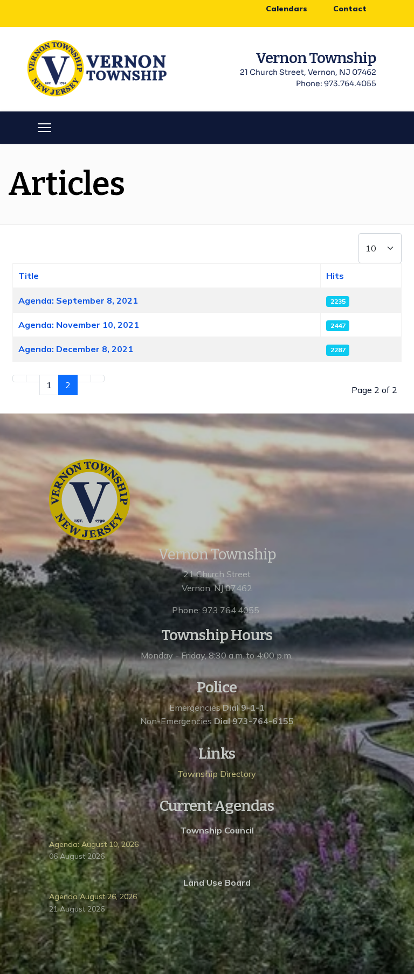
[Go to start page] (19, 378)
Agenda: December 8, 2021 (75, 349)
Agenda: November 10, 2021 (78, 324)
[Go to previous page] (33, 378)
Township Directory (216, 773)
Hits (335, 275)
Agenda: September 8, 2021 (78, 300)
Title (28, 275)
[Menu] (44, 127)
